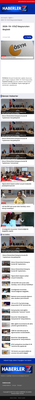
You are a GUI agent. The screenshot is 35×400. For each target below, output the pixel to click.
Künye (14, 385)
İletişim (19, 385)
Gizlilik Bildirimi (6, 385)
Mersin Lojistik (21, 398)
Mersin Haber (13, 398)
